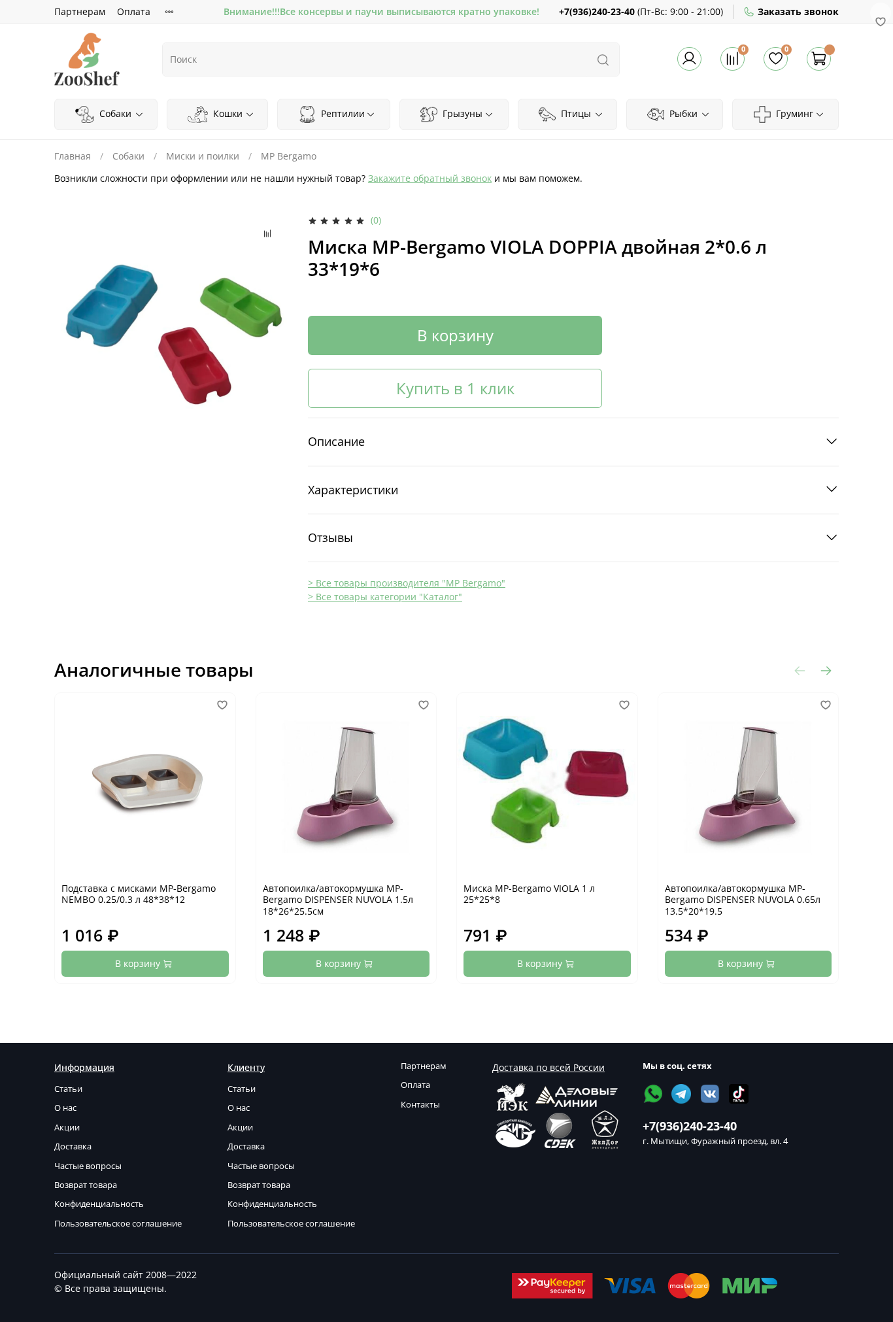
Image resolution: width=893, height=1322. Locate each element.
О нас (65, 1107)
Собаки (114, 113)
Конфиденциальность (99, 1204)
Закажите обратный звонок (430, 178)
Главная (72, 156)
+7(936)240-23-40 (597, 11)
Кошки (227, 113)
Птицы (574, 113)
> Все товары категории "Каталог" (385, 596)
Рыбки (682, 113)
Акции (67, 1127)
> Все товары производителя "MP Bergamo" (406, 583)
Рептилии (341, 113)
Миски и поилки (202, 156)
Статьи (68, 1088)
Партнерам (79, 11)
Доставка (73, 1146)
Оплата (133, 11)
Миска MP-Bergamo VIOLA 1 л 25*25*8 (529, 894)
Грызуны (461, 113)
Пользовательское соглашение (118, 1223)
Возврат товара (85, 1185)
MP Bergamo (288, 156)
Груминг (793, 113)
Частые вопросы (88, 1166)
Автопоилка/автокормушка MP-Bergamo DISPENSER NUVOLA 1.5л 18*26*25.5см (338, 899)
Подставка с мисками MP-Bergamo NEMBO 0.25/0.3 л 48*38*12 (138, 894)
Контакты (420, 1104)
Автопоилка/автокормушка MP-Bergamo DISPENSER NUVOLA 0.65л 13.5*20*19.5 (742, 899)
